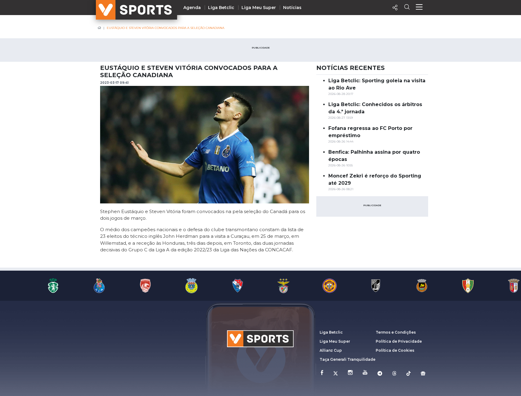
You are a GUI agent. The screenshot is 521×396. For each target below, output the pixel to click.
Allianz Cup (331, 350)
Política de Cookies (395, 350)
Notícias (292, 7)
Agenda (192, 7)
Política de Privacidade (399, 341)
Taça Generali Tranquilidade (347, 359)
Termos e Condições (396, 332)
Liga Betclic (221, 7)
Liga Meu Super (259, 7)
